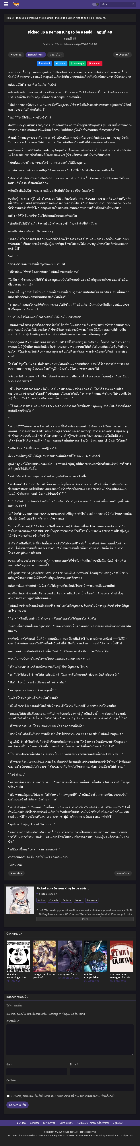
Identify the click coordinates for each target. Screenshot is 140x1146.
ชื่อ (9, 1064)
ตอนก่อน (17, 54)
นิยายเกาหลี (49, 1123)
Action (41, 900)
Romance (92, 900)
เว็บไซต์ (11, 1080)
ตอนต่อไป (55, 54)
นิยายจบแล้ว (66, 1123)
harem (78, 900)
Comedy (53, 900)
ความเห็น (13, 1021)
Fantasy (67, 900)
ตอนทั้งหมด (37, 54)
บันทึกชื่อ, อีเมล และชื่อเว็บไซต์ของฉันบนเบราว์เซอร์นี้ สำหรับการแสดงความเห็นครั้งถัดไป (63, 1096)
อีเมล (74, 1064)
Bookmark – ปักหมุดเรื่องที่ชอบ (93, 1123)
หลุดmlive (118, 1123)
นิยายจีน (34, 1123)
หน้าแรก (21, 1123)
